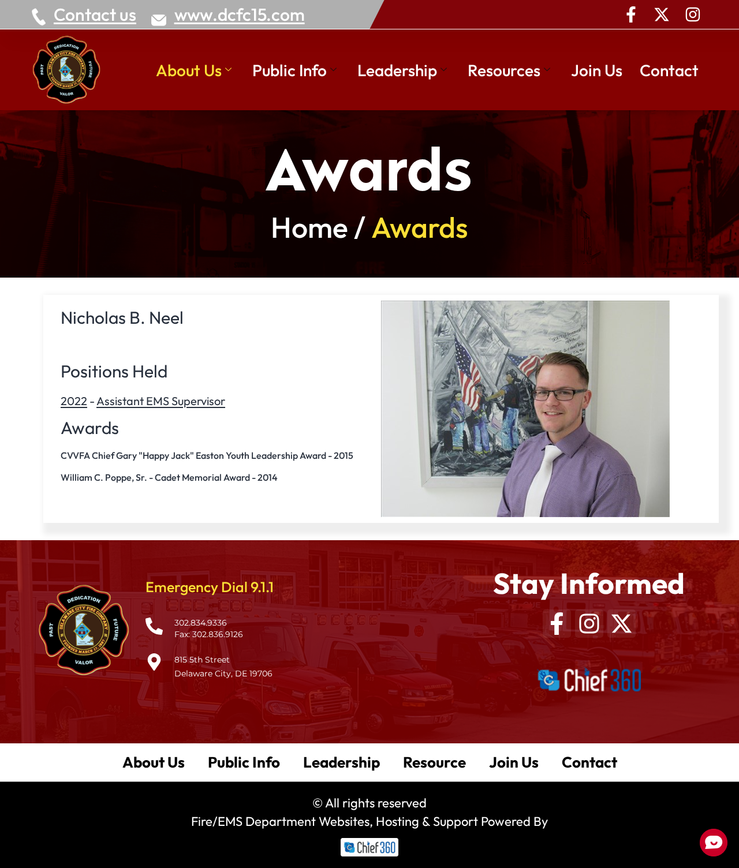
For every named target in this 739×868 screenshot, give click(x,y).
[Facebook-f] (631, 14)
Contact (669, 70)
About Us (189, 70)
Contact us (95, 14)
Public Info (289, 70)
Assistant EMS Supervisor (160, 401)
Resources (504, 70)
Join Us (596, 70)
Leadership (397, 70)
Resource (434, 762)
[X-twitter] (661, 14)
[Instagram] (692, 14)
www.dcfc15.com (239, 14)
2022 (74, 401)
